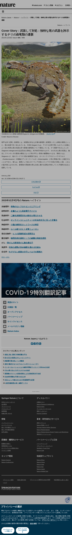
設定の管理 (33, 523)
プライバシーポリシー (49, 520)
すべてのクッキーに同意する (8, 530)
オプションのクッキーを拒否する (22, 530)
